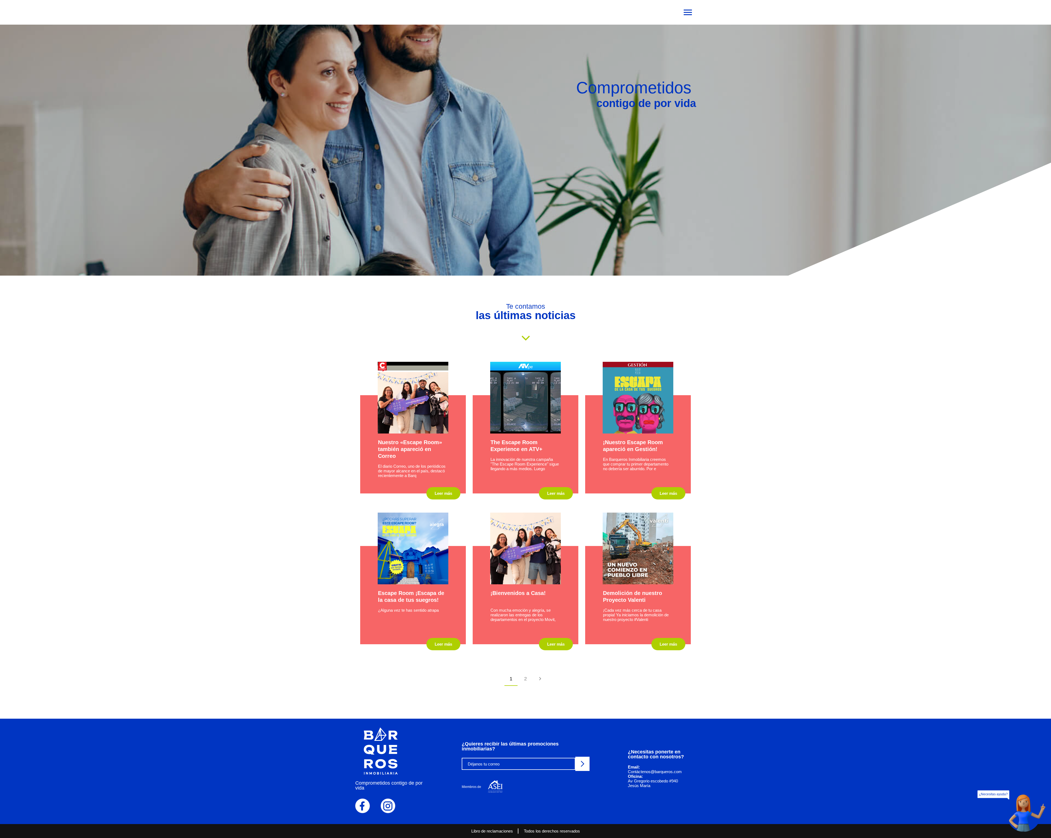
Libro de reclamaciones (492, 831)
